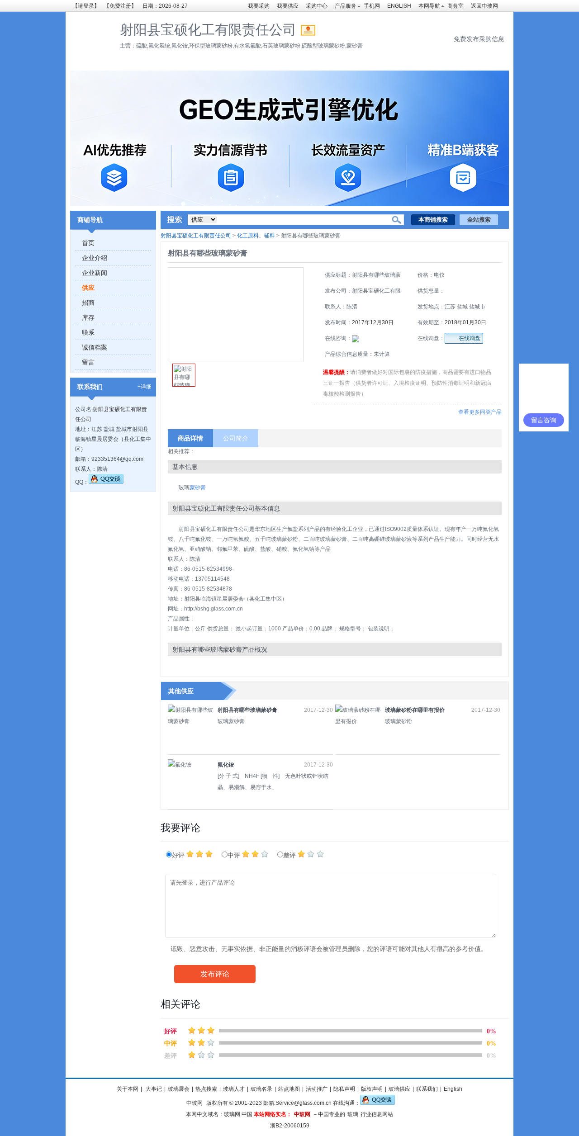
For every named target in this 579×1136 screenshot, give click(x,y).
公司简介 (235, 438)
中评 (235, 855)
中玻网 (194, 1103)
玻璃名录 (261, 1089)
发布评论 (214, 974)
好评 (179, 855)
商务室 (455, 6)
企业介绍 (94, 257)
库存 (88, 317)
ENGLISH (399, 6)
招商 (88, 302)
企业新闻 (94, 272)
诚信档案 (94, 347)
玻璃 (352, 1114)
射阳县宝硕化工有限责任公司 (196, 235)
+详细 (145, 386)
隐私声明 (344, 1089)
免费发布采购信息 (479, 39)
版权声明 (372, 1089)
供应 (88, 287)
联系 (88, 332)
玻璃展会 (179, 1089)
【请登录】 (86, 6)
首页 (88, 242)
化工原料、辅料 (256, 235)
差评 (290, 855)
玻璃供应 (399, 1089)
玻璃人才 (234, 1089)
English (453, 1089)
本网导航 (429, 6)
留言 (88, 362)
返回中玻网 (484, 6)
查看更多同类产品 (480, 412)
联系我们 (427, 1089)
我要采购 (259, 6)
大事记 (153, 1089)
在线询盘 (469, 338)
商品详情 (190, 438)
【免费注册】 (120, 6)
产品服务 (345, 6)
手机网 (372, 6)
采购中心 (316, 6)
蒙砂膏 (198, 487)
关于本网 (127, 1089)
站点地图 (289, 1089)
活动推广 (316, 1089)
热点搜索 (206, 1089)
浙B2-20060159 (289, 1125)
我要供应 (288, 6)
